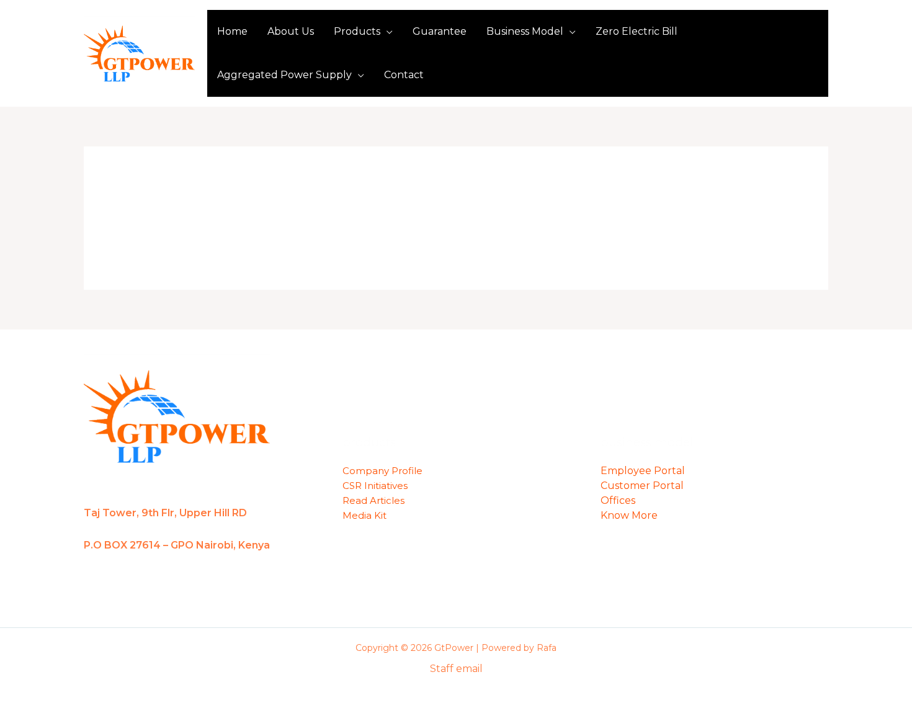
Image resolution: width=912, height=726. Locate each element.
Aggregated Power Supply (284, 75)
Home (232, 31)
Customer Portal (642, 485)
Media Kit (364, 515)
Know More (629, 515)
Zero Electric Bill (636, 31)
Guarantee (440, 31)
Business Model (524, 31)
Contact (404, 75)
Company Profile (382, 471)
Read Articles (373, 500)
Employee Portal (643, 471)
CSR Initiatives (375, 485)
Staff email (456, 668)
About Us (290, 31)
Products (357, 31)
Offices (618, 500)
